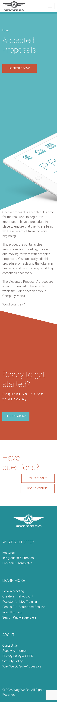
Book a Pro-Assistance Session (23, 607)
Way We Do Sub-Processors (21, 666)
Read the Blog (12, 612)
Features (8, 552)
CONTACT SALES (38, 478)
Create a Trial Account (17, 596)
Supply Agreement (15, 651)
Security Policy (12, 661)
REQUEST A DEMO (20, 68)
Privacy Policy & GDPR (17, 656)
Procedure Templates (17, 563)
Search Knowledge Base (19, 617)
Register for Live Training (19, 602)
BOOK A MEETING (37, 488)
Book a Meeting (13, 591)
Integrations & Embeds (18, 558)
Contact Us (10, 645)
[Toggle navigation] (50, 6)
